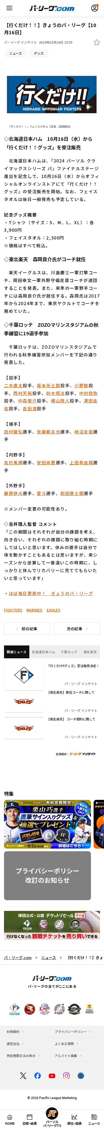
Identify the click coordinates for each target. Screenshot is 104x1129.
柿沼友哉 (83, 431)
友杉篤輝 (13, 462)
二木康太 (13, 385)
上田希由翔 (81, 462)
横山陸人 (60, 400)
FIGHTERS (13, 610)
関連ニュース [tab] (17, 651)
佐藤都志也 (48, 431)
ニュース (15, 53)
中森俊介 (27, 400)
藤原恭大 (13, 493)
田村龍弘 (13, 431)
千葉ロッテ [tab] (69, 651)
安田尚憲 (46, 462)
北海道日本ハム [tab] (43, 651)
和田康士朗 (72, 493)
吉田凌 (30, 408)
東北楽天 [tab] (90, 651)
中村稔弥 (88, 393)
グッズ (38, 53)
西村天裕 (22, 393)
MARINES (34, 610)
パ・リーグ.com (17, 957)
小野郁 (81, 385)
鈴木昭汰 (55, 393)
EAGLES (53, 610)
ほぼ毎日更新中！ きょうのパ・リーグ (51, 593)
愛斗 (41, 493)
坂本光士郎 (48, 385)
